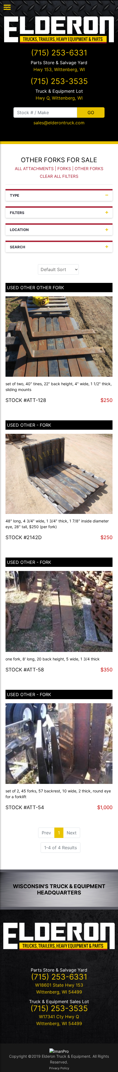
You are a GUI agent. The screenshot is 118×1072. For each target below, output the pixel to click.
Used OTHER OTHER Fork (35, 287)
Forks (64, 168)
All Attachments (34, 168)
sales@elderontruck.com (59, 122)
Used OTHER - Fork (29, 425)
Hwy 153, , (59, 69)
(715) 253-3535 (59, 81)
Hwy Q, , (59, 98)
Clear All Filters (59, 176)
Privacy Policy (59, 1068)
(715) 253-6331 (59, 52)
